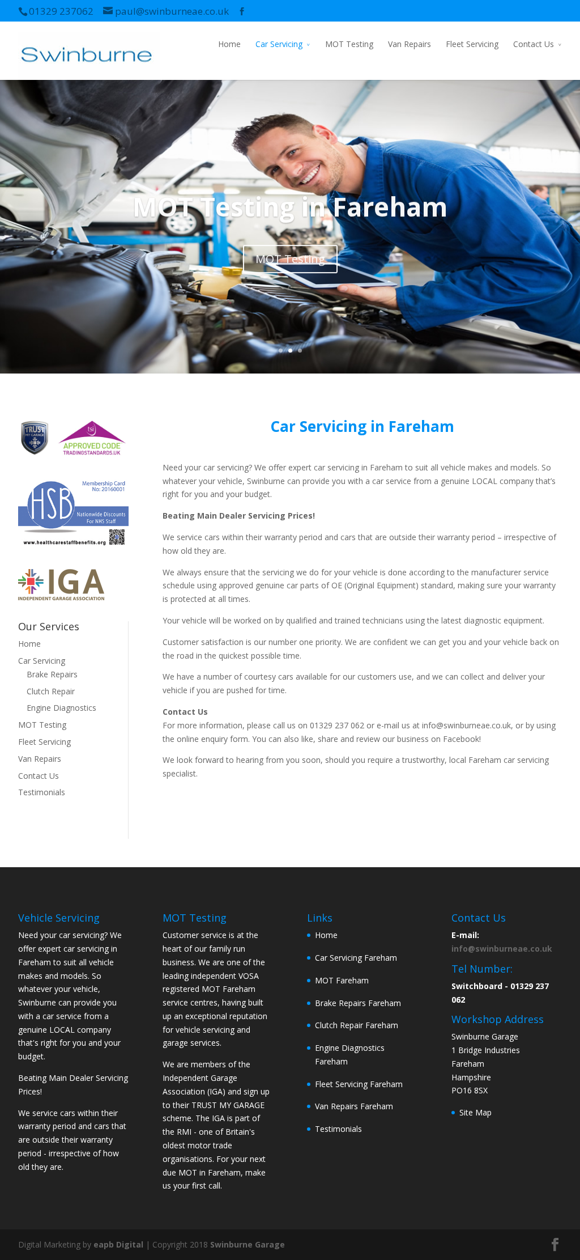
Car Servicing (278, 44)
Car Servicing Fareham (356, 957)
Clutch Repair (51, 691)
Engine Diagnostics (61, 707)
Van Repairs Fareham (354, 1106)
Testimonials (41, 792)
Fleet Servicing (472, 44)
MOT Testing (349, 44)
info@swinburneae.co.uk (501, 948)
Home (229, 44)
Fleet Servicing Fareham (359, 1084)
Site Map (475, 1112)
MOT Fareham (342, 980)
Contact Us (533, 44)
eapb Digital (118, 1244)
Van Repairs (409, 44)
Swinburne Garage (247, 1244)
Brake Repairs (52, 674)
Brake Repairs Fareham (358, 1003)
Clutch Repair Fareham (356, 1025)
